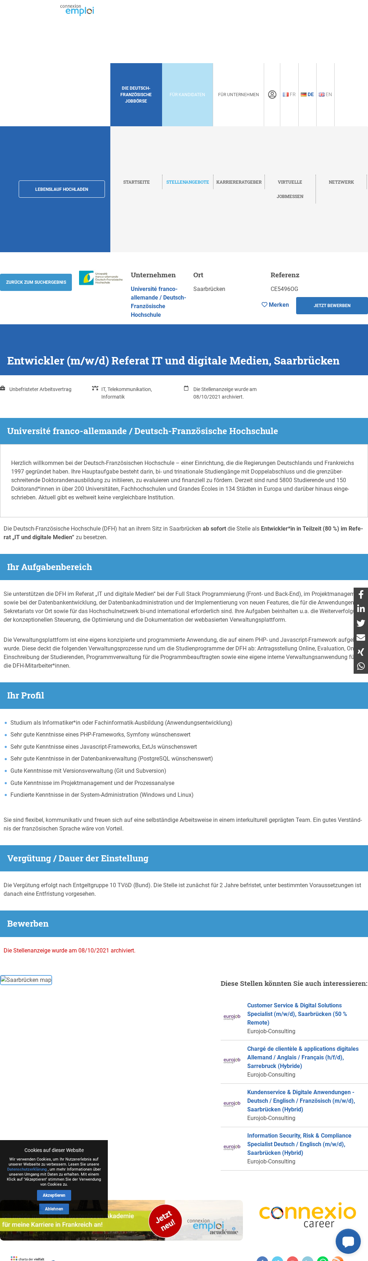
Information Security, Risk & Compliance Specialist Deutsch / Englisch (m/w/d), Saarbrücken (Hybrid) (299, 1144)
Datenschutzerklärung (27, 1169)
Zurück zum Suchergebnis (36, 282)
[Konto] (272, 94)
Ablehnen (54, 1208)
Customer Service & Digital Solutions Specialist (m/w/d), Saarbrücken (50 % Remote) (297, 1014)
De (310, 94)
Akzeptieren (54, 1195)
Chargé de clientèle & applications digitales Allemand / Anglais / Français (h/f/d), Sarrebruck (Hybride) (303, 1057)
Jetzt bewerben (332, 305)
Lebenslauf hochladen (61, 189)
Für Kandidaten (187, 94)
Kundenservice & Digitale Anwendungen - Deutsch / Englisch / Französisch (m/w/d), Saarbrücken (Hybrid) (301, 1101)
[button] (348, 1241)
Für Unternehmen (238, 94)
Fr (292, 94)
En (328, 94)
